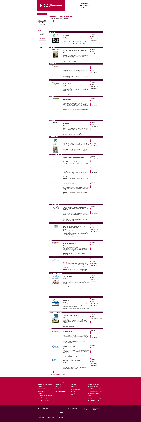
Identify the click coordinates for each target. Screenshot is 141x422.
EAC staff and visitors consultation (95, 398)
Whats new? (84, 9)
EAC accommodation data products (95, 389)
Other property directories (43, 400)
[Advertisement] (76, 27)
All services (57, 388)
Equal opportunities (96, 408)
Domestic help (58, 384)
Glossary (73, 392)
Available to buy (41, 391)
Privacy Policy (85, 408)
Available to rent (41, 389)
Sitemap (94, 409)
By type (39, 43)
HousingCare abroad (42, 396)
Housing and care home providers (45, 395)
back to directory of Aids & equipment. (58, 374)
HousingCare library (75, 389)
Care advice (73, 384)
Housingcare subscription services (95, 391)
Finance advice (74, 386)
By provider (40, 47)
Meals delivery (58, 386)
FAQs (72, 394)
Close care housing (42, 388)
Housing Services (84, 3)
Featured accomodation (43, 398)
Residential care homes (59, 392)
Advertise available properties (94, 384)
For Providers (84, 7)
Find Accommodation (84, 1)
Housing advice (74, 382)
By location (40, 45)
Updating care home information (94, 388)
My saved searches (41, 22)
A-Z (38, 42)
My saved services (41, 26)
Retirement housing (42, 382)
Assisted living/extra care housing (45, 384)
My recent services (42, 24)
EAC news (73, 391)
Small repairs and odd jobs (60, 382)
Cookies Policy (85, 409)
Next (58, 20)
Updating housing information (94, 382)
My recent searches (42, 20)
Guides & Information (84, 5)
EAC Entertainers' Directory (93, 400)
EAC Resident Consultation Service (95, 396)
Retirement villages (42, 386)
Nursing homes (58, 394)
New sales (40, 393)
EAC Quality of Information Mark (94, 386)
